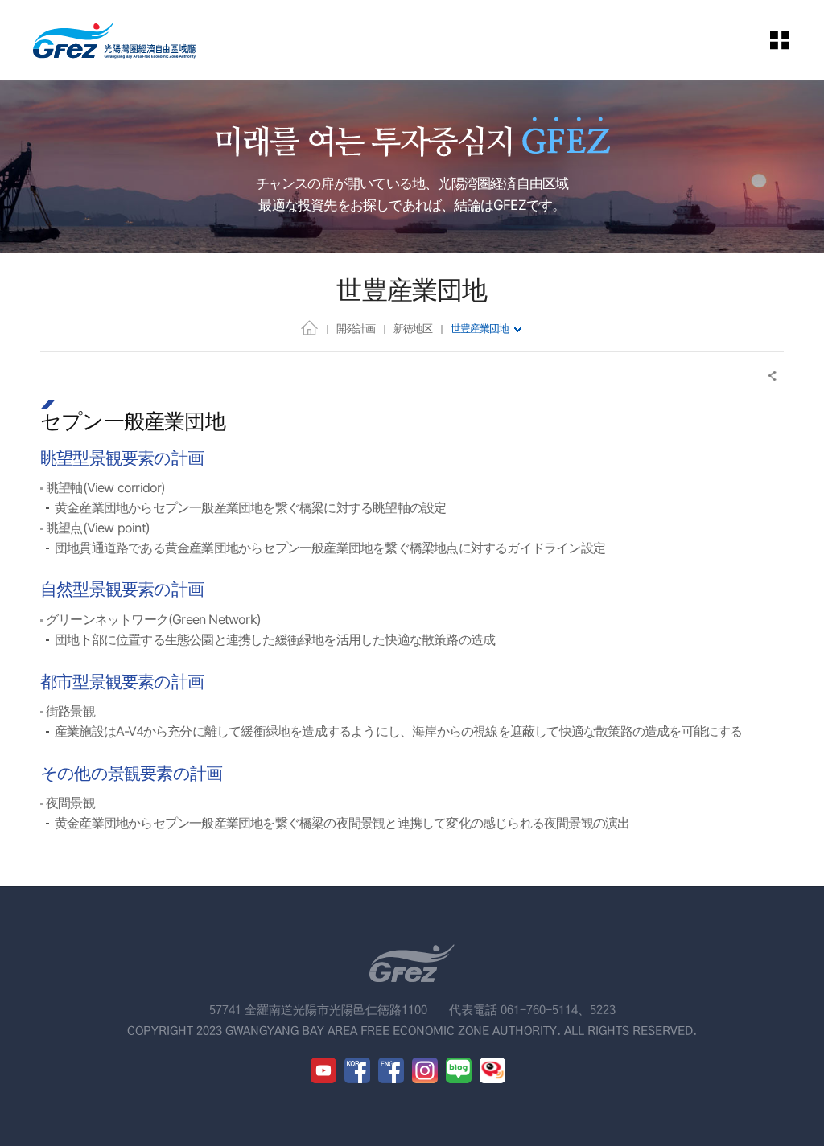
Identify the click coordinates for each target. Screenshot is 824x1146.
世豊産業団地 (480, 328)
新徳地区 (412, 328)
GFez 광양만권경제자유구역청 (114, 40)
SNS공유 (773, 376)
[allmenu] (791, 40)
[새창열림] (323, 1070)
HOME (309, 327)
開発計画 (355, 328)
